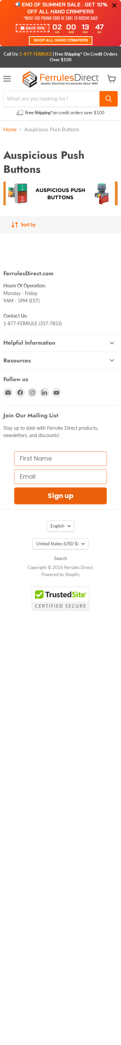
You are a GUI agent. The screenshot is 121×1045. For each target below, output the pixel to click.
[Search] (108, 99)
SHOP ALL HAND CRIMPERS (61, 40)
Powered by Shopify (60, 574)
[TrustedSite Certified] (60, 598)
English (57, 526)
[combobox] (51, 99)
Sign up (61, 495)
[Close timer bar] (114, 5)
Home (10, 129)
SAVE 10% (35, 28)
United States (57, 543)
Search (60, 558)
